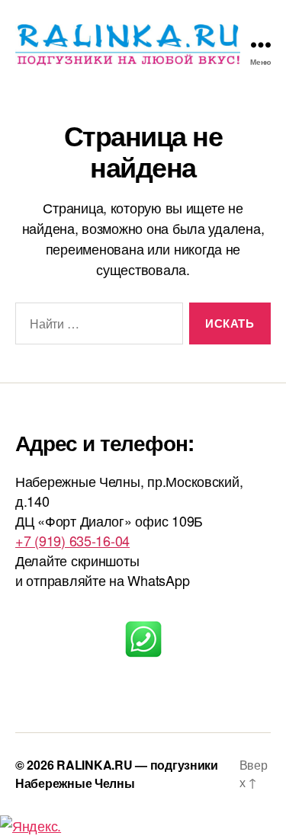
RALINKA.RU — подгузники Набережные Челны (116, 774)
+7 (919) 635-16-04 (72, 540)
